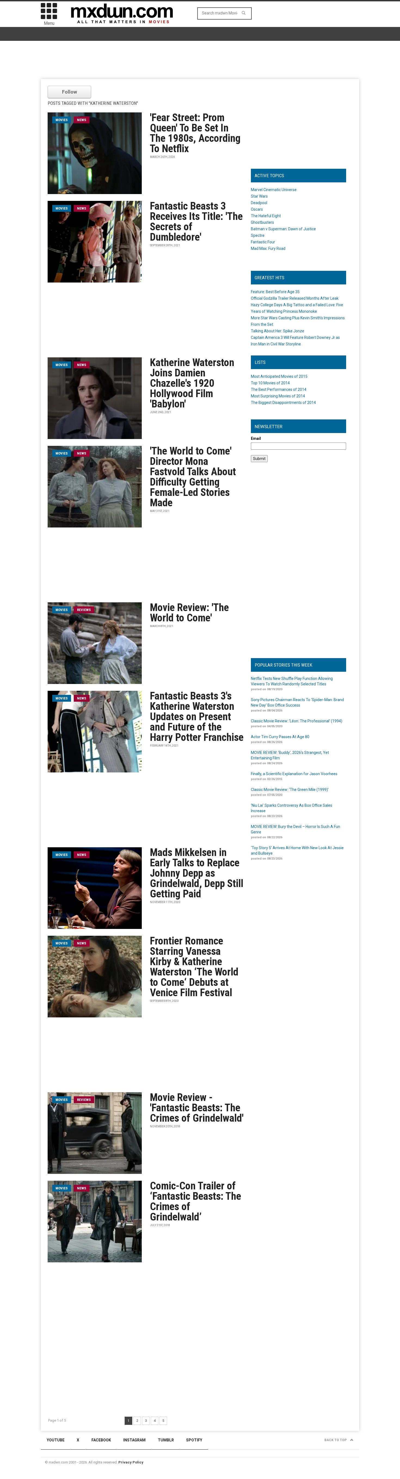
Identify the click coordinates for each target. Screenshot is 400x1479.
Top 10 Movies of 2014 (270, 383)
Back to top (335, 1440)
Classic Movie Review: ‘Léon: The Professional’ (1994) (296, 721)
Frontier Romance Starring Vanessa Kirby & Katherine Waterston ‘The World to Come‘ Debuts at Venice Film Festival (194, 967)
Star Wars (259, 196)
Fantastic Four (263, 242)
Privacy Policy (130, 1462)
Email (256, 438)
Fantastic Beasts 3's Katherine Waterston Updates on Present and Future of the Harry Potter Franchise (197, 716)
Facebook (101, 1440)
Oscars (257, 209)
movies (62, 120)
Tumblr (166, 1440)
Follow (69, 92)
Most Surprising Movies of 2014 (278, 396)
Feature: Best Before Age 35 (275, 292)
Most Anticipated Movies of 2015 (279, 376)
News (81, 120)
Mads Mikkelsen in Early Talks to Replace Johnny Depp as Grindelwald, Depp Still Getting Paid (196, 873)
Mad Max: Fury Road (268, 248)
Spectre (257, 235)
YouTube (55, 1440)
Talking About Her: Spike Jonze (277, 331)
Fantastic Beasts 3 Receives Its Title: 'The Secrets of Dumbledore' (196, 221)
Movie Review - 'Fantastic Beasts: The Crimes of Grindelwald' (197, 1107)
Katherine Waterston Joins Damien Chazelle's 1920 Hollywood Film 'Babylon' (192, 383)
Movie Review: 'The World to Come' (189, 613)
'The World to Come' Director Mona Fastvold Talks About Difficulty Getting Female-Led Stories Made (193, 477)
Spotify (194, 1440)
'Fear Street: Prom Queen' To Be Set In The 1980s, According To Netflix (195, 133)
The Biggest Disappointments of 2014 (283, 402)
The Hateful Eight (266, 216)
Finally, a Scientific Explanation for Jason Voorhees (294, 774)
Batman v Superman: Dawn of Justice (283, 229)
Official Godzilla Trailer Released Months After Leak (295, 298)
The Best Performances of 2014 (278, 389)
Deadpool (259, 203)
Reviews (84, 610)
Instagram (134, 1440)
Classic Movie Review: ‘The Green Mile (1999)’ (290, 789)
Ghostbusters (262, 222)
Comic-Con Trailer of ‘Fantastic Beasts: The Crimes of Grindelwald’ (195, 1201)
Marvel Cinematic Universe (274, 190)
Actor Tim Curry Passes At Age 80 (280, 737)
